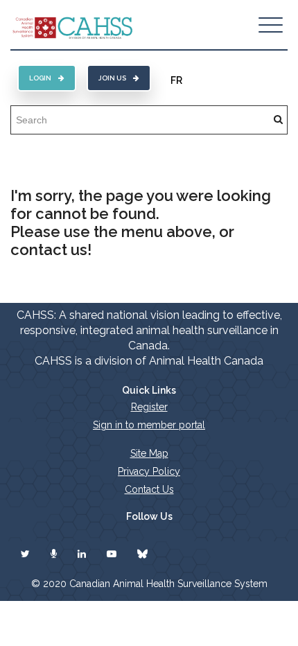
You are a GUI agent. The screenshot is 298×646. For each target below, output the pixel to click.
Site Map (149, 453)
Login (40, 78)
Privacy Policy (149, 471)
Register (149, 406)
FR (176, 80)
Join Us (112, 78)
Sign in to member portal (149, 424)
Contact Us (149, 489)
